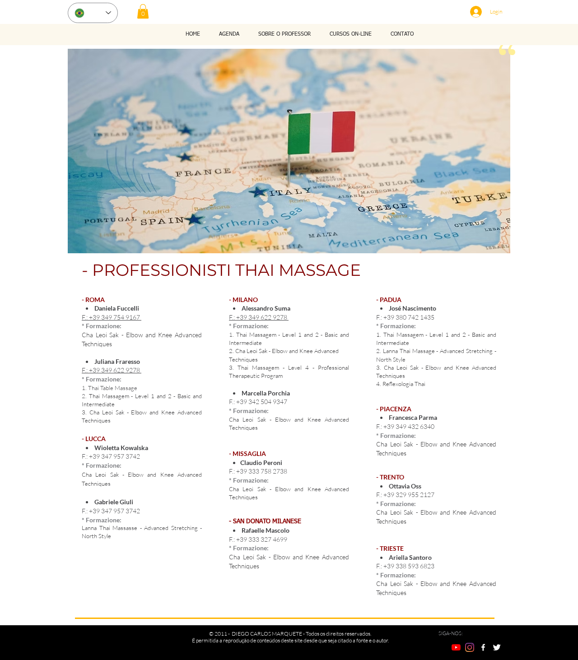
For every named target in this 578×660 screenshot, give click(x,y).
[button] (143, 11)
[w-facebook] (483, 647)
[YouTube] (456, 647)
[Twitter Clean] (496, 647)
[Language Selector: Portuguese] (93, 13)
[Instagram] (469, 647)
